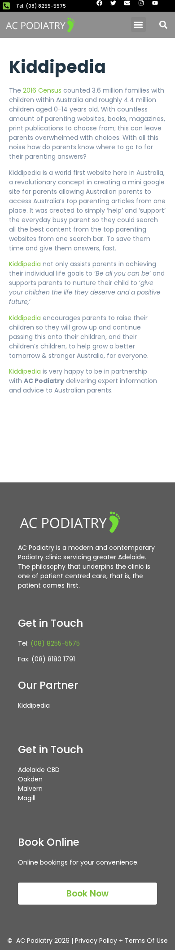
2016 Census (42, 90)
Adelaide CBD (39, 769)
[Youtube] (158, 6)
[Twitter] (116, 6)
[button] (138, 24)
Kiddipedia (25, 263)
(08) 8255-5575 (55, 643)
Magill (26, 798)
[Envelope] (130, 6)
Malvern (30, 788)
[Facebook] (102, 6)
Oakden (30, 779)
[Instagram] (144, 6)
